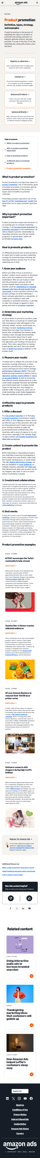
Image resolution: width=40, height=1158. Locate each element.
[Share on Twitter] (17, 908)
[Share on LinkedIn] (23, 908)
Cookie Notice (20, 1124)
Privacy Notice (20, 1114)
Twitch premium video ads (14, 579)
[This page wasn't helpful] (11, 898)
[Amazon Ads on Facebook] (31, 1099)
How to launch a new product (12, 875)
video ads (32, 467)
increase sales (16, 239)
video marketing (8, 505)
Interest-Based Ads (20, 1119)
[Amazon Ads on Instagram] (19, 1099)
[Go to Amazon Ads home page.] (20, 1145)
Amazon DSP (27, 651)
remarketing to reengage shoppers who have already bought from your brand (19, 289)
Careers (20, 1133)
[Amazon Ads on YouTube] (25, 1099)
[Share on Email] (29, 908)
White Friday (15, 789)
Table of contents (11, 139)
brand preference (11, 655)
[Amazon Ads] (19, 2)
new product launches (14, 416)
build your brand (15, 349)
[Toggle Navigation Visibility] (2, 3)
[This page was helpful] (29, 898)
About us (20, 1105)
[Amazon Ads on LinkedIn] (7, 1099)
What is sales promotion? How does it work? (18, 868)
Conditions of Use (20, 1109)
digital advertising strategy (21, 462)
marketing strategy (24, 328)
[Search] (37, 3)
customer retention (26, 305)
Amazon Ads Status (20, 1128)
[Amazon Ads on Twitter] (13, 1099)
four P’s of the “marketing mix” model (17, 201)
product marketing (9, 185)
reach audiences (25, 464)
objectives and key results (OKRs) (15, 376)
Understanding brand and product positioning (18, 871)
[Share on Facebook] (10, 908)
